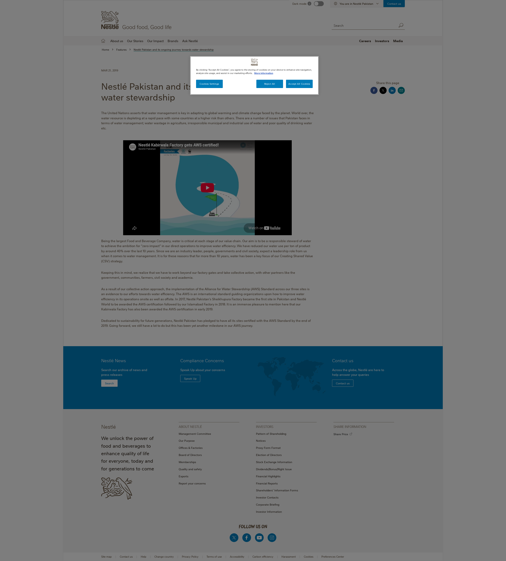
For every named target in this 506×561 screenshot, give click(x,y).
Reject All (269, 83)
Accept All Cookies (299, 83)
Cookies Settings (209, 83)
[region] (254, 75)
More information (263, 73)
